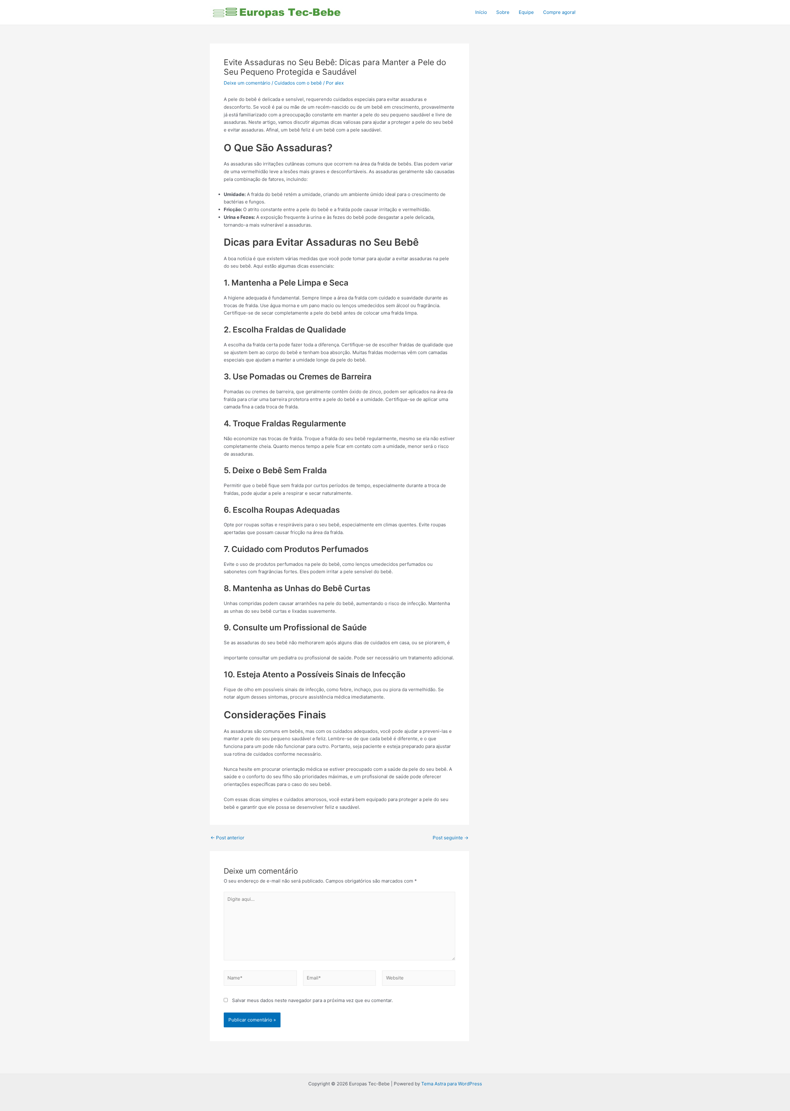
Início (481, 12)
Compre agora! (559, 12)
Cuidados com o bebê (298, 83)
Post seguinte (450, 837)
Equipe (526, 12)
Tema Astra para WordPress (451, 1084)
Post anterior (227, 837)
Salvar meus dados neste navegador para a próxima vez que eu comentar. (312, 1000)
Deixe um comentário (247, 83)
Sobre (502, 12)
